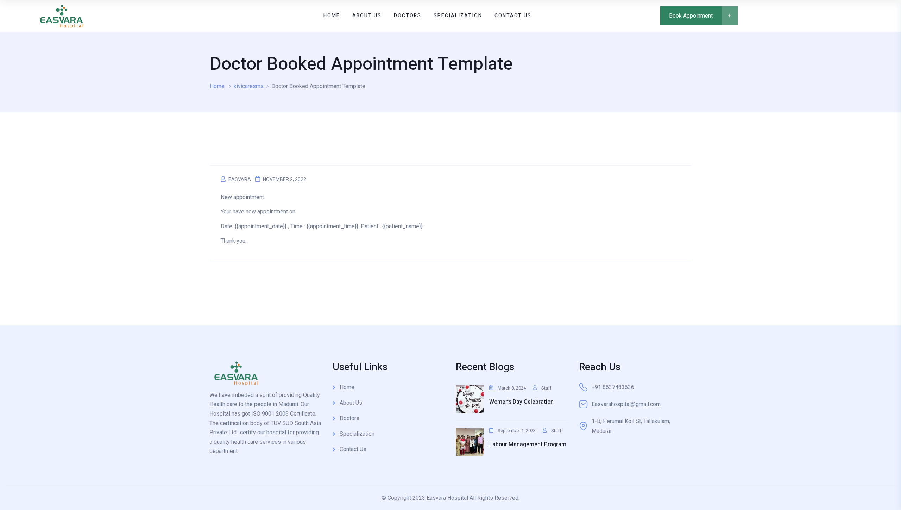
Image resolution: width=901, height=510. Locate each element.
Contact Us (353, 449)
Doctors (349, 418)
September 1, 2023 (517, 430)
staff (546, 388)
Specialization (357, 433)
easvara (239, 179)
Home (217, 86)
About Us (351, 402)
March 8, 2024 (512, 388)
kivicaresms (249, 86)
